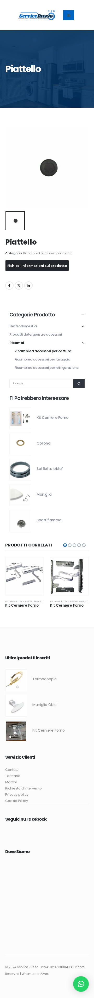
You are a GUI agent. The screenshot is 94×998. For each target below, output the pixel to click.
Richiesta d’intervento (23, 788)
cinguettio (19, 285)
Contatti (12, 769)
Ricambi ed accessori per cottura (48, 253)
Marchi (11, 782)
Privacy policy (16, 794)
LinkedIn (28, 285)
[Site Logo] (36, 15)
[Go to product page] (20, 418)
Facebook (9, 285)
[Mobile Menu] (68, 15)
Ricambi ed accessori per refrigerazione (46, 367)
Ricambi (16, 342)
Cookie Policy (16, 800)
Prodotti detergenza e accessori (35, 334)
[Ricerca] (79, 383)
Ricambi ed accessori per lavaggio (42, 359)
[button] (65, 545)
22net (44, 974)
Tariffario (12, 775)
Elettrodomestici (23, 326)
